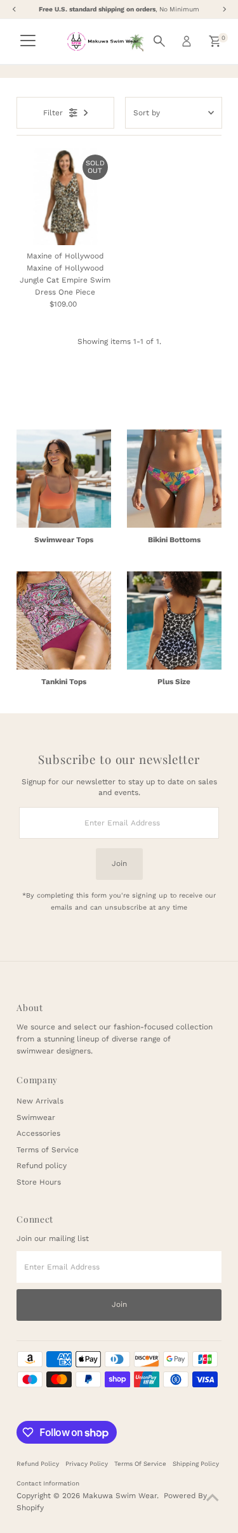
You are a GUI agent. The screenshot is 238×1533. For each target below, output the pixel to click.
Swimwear (36, 1117)
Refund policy (42, 1165)
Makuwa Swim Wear (120, 1495)
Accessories (38, 1133)
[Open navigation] (28, 41)
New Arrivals (40, 1101)
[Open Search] (159, 41)
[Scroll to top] (212, 1498)
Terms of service (140, 1463)
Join (119, 863)
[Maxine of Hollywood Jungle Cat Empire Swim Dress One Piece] (65, 196)
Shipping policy (196, 1463)
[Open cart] (214, 41)
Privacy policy (86, 1463)
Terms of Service (48, 1149)
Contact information (48, 1483)
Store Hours (39, 1182)
